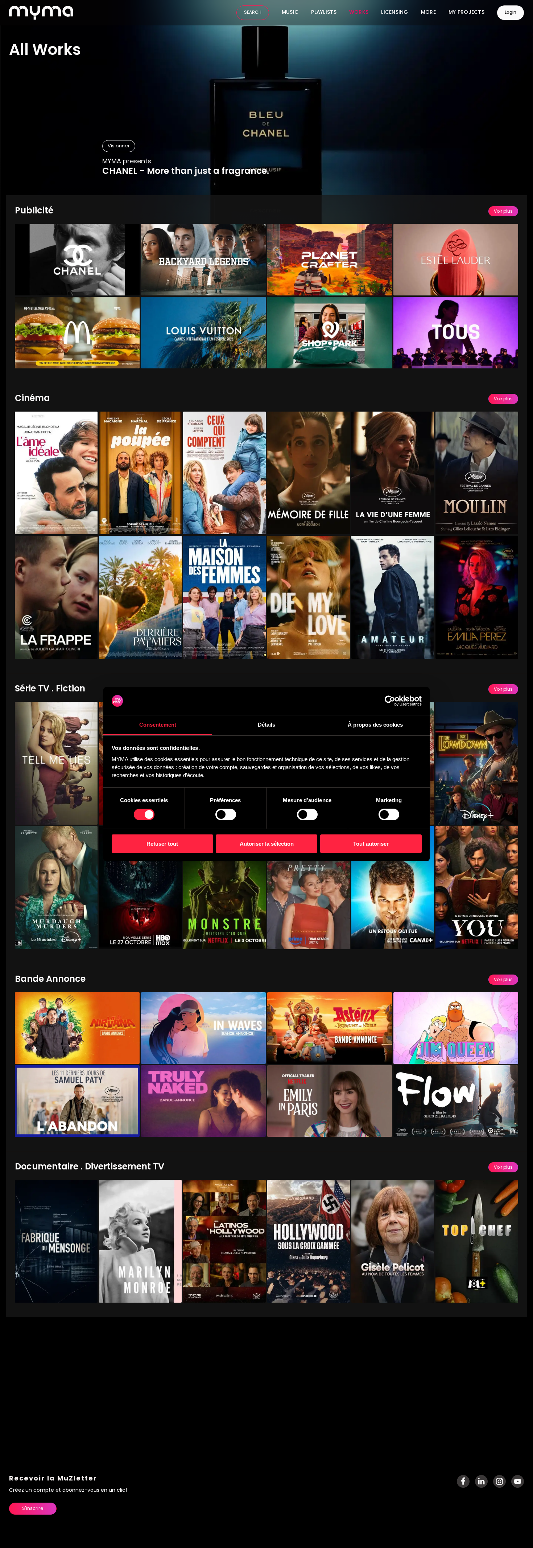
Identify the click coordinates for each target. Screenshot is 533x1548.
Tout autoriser (371, 843)
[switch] (225, 814)
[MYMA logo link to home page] (41, 12)
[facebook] (463, 1481)
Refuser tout (162, 843)
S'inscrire (33, 1508)
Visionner (119, 146)
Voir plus (503, 211)
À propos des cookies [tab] (375, 724)
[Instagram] (499, 1481)
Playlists (323, 12)
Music (290, 12)
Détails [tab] (266, 724)
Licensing (394, 12)
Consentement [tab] (157, 724)
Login (510, 13)
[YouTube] (517, 1481)
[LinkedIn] (481, 1481)
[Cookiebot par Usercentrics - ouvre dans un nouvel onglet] (390, 700)
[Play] (128, 284)
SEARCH (252, 13)
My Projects (466, 12)
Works (358, 12)
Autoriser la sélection (267, 843)
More (428, 12)
